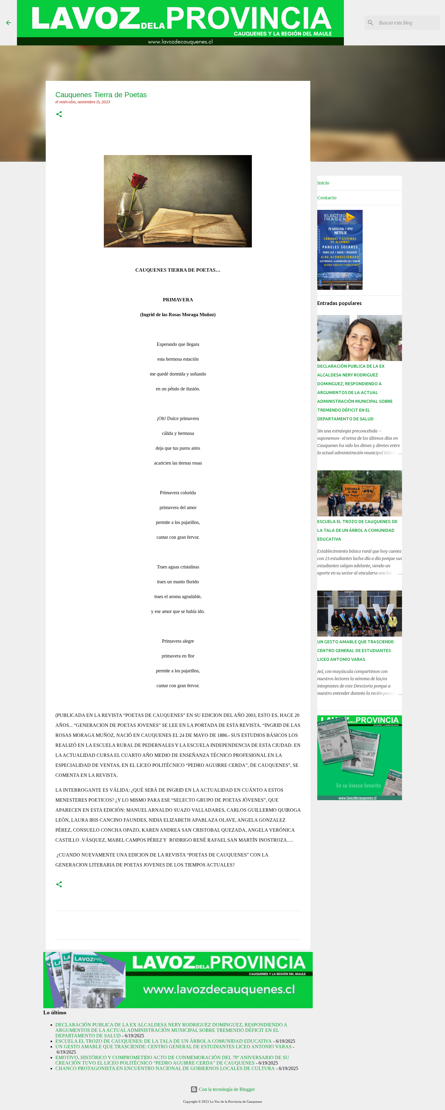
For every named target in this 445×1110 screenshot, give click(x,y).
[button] (59, 115)
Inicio (323, 183)
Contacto (327, 197)
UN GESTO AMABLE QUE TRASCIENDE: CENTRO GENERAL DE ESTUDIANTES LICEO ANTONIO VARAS (173, 1046)
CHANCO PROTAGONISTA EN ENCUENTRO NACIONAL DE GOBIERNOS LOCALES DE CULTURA (165, 1068)
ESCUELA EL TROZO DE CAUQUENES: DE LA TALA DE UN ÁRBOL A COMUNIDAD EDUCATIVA (163, 1041)
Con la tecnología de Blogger (226, 1089)
